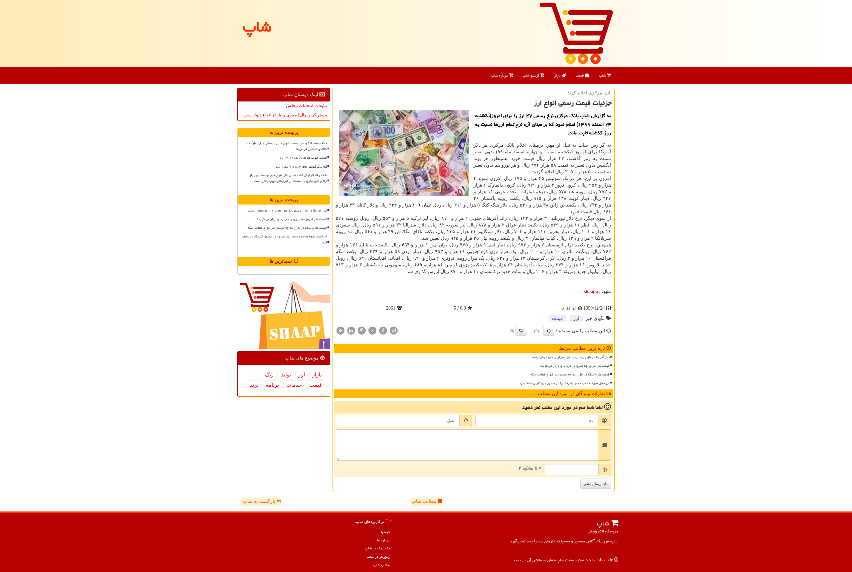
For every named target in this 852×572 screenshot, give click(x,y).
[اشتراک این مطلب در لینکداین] (351, 330)
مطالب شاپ (425, 501)
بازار (557, 75)
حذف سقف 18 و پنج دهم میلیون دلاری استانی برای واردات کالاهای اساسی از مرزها (287, 146)
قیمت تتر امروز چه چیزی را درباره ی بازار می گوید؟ (575, 365)
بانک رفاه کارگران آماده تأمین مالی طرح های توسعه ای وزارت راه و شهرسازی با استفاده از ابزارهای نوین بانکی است (287, 178)
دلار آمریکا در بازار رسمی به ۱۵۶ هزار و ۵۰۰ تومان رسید (570, 357)
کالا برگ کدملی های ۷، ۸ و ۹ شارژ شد (301, 166)
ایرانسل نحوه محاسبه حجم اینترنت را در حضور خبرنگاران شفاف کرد (564, 383)
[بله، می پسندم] (548, 331)
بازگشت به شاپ (260, 501)
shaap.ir (592, 291)
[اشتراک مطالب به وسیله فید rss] (340, 330)
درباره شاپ (500, 75)
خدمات (294, 385)
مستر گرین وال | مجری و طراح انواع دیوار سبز (285, 114)
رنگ (269, 374)
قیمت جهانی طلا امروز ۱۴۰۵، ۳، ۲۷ (303, 157)
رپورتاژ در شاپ (378, 556)
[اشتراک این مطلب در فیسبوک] (383, 330)
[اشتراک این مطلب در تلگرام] (393, 330)
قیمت (580, 75)
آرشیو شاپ (531, 75)
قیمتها (385, 531)
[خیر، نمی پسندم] (521, 331)
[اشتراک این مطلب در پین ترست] (361, 330)
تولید (286, 374)
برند (254, 385)
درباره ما (383, 540)
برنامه (272, 385)
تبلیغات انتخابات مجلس (306, 105)
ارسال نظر (593, 483)
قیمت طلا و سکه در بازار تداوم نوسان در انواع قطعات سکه (570, 374)
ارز (576, 318)
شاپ (603, 75)
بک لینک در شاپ (377, 548)
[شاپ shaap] (576, 32)
